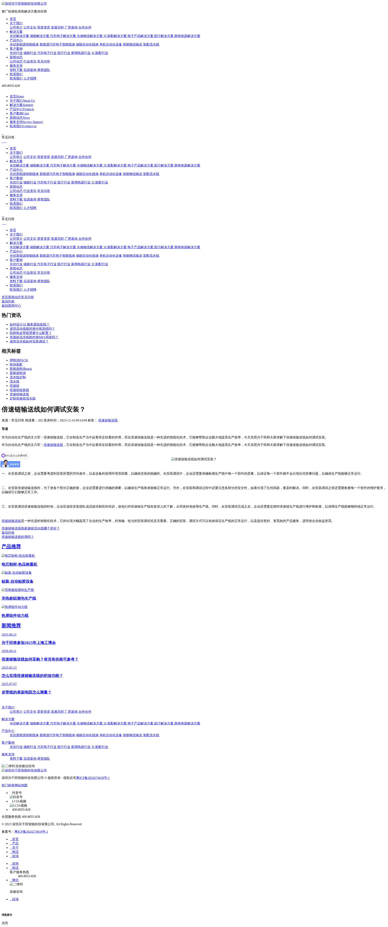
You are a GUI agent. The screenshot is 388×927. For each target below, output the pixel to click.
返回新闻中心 (11, 305)
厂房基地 (71, 27)
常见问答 (43, 61)
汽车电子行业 (47, 53)
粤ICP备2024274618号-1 (93, 778)
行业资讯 (29, 61)
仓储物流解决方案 (90, 36)
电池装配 (16, 364)
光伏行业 (16, 53)
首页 (13, 19)
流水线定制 (18, 377)
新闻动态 (16, 57)
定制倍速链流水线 (23, 398)
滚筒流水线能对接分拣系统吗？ (32, 328)
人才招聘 (29, 78)
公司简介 (16, 27)
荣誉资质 (43, 27)
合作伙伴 (84, 27)
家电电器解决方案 (187, 36)
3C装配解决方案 (115, 36)
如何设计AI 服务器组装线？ (30, 324)
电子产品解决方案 (141, 36)
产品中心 (16, 40)
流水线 (14, 381)
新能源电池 (18, 373)
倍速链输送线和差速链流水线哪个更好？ (31, 528)
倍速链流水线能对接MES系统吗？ (34, 337)
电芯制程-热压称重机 (19, 564)
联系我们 (16, 74)
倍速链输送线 (19, 394)
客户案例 (16, 48)
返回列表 (8, 301)
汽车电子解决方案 (63, 36)
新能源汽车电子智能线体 (57, 44)
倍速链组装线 (19, 390)
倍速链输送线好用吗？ (18, 537)
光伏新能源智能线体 (24, 44)
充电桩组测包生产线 (19, 598)
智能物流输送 (132, 44)
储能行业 (29, 53)
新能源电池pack (21, 368)
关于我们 (16, 23)
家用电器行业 (81, 53)
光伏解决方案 (19, 36)
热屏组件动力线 (15, 615)
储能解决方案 (40, 36)
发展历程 (57, 27)
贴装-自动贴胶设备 (18, 581)
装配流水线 (151, 44)
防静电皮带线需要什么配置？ (31, 333)
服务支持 (16, 65)
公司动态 (16, 61)
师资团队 (43, 70)
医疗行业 (63, 53)
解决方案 (16, 31)
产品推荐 (11, 546)
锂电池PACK (19, 360)
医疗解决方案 (164, 36)
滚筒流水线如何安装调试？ (29, 341)
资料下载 (16, 70)
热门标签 (8, 785)
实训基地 (29, 70)
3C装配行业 (99, 53)
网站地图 (21, 785)
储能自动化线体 (87, 44)
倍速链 (14, 385)
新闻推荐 (11, 625)
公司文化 (29, 27)
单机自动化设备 (110, 44)
